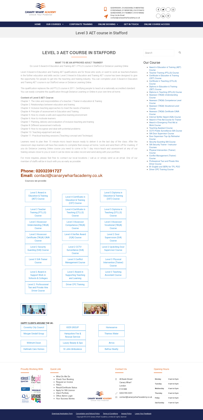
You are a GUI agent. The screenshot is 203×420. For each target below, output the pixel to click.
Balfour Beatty (111, 349)
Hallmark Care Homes (33, 349)
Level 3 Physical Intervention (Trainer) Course (113, 262)
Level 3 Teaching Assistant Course (113, 273)
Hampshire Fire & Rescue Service (72, 335)
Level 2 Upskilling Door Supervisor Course (113, 248)
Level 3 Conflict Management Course (75, 261)
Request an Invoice (64, 381)
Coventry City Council (34, 327)
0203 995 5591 (125, 393)
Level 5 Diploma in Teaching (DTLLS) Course (113, 212)
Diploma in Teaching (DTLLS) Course (165, 92)
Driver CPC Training (75, 284)
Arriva (111, 343)
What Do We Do (63, 376)
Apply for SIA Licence (65, 390)
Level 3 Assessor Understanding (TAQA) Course (38, 225)
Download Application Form (62, 413)
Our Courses (53, 24)
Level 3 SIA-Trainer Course (38, 261)
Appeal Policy (126, 413)
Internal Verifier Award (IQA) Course (165, 116)
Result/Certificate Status (66, 387)
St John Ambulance (72, 349)
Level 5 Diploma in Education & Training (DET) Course (113, 195)
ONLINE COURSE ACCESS (157, 24)
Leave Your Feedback (143, 413)
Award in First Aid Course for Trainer (165, 119)
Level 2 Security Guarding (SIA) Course (38, 248)
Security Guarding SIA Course (162, 141)
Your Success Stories (65, 398)
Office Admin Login (64, 395)
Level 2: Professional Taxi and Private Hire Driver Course (38, 287)
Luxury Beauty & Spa (73, 343)
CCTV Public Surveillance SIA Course (165, 130)
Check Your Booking (65, 379)
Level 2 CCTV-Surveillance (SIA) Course (75, 250)
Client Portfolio (62, 393)
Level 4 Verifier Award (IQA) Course (75, 236)
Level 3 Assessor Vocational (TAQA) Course (113, 225)
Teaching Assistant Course (161, 128)
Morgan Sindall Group (33, 333)
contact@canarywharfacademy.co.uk (135, 397)
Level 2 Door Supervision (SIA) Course (113, 237)
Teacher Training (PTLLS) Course (164, 72)
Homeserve (111, 327)
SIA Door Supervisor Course (161, 133)
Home (38, 24)
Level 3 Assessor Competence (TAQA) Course (75, 225)
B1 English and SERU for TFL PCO (164, 166)
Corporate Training (81, 24)
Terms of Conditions (110, 413)
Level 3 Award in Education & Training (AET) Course (38, 195)
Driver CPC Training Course (161, 169)
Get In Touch (131, 24)
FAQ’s (58, 384)
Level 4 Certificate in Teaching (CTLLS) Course (75, 212)
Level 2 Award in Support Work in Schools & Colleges (38, 275)
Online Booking (106, 24)
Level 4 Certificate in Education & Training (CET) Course (75, 200)
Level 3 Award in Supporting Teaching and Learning (75, 275)
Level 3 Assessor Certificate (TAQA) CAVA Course (38, 237)
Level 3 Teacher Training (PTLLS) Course (38, 212)
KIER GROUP (72, 327)
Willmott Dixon (34, 343)
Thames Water (111, 333)
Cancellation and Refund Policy (88, 413)
